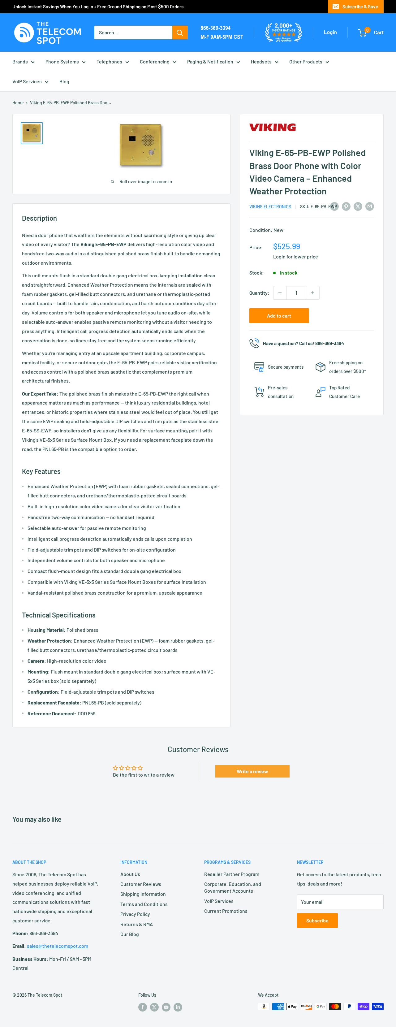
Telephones (109, 61)
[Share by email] (369, 206)
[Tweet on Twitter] (358, 206)
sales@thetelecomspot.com (57, 946)
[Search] (180, 32)
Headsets (261, 61)
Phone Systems (62, 61)
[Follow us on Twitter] (154, 1007)
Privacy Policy (135, 914)
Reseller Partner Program (231, 874)
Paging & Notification (210, 61)
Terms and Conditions (144, 904)
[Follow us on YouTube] (166, 1007)
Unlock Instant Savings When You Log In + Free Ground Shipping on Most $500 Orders (97, 6)
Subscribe (317, 920)
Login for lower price (295, 256)
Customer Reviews (140, 884)
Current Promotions (226, 911)
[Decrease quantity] (279, 292)
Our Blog (129, 934)
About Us (130, 874)
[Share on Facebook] (334, 206)
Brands (20, 61)
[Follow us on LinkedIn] (178, 1007)
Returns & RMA (136, 924)
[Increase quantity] (312, 292)
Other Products (305, 61)
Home (18, 102)
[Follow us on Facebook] (142, 1007)
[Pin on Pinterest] (346, 206)
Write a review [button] (252, 771)
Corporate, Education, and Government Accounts (232, 887)
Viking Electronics (270, 206)
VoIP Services (27, 81)
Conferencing (155, 61)
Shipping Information (143, 894)
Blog (64, 81)
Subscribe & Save (360, 6)
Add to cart (279, 315)
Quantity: (259, 293)
